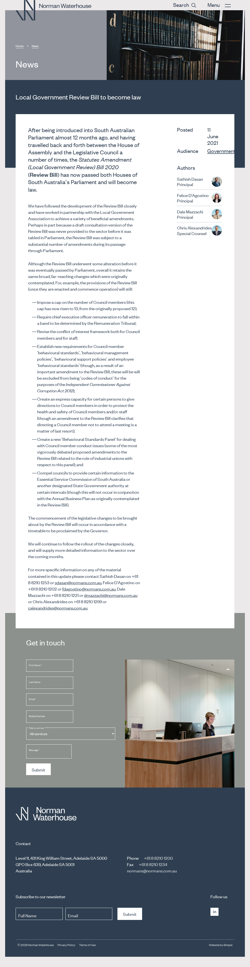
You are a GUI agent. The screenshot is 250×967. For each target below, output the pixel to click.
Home (19, 46)
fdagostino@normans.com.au (88, 589)
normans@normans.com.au (152, 870)
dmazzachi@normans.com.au (110, 595)
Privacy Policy (66, 945)
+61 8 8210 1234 (153, 864)
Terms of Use (87, 945)
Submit (38, 769)
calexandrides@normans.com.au (57, 608)
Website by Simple (220, 945)
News (35, 46)
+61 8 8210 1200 (158, 858)
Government (221, 150)
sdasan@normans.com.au (78, 582)
